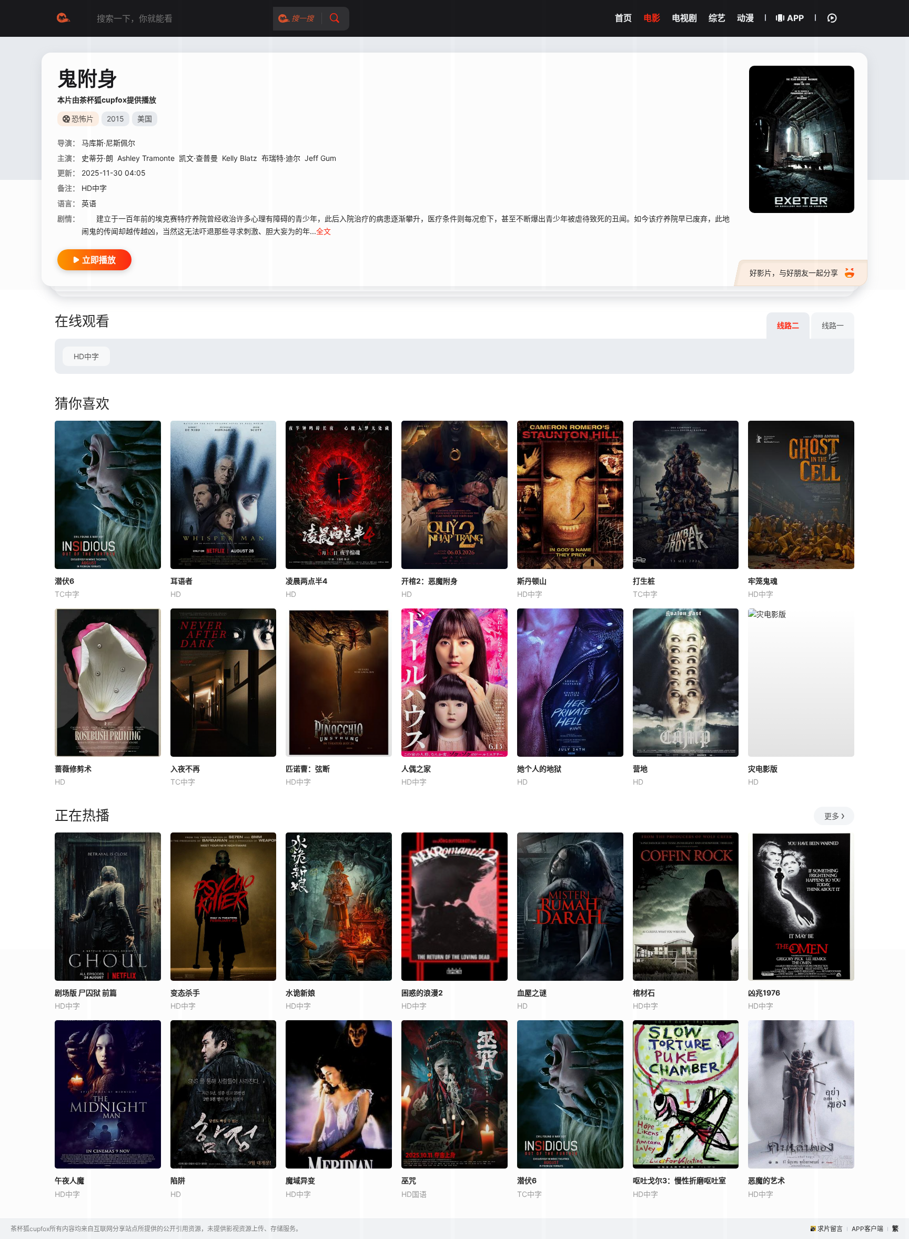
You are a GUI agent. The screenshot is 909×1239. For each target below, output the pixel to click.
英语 (89, 203)
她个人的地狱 (539, 768)
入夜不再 (185, 768)
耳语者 (181, 580)
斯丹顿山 (532, 580)
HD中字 (86, 356)
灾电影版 (762, 768)
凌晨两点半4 (306, 580)
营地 (640, 768)
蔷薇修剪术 (73, 768)
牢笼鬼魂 (762, 580)
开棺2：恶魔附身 (429, 580)
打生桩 (644, 580)
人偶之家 (416, 768)
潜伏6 (64, 580)
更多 (831, 815)
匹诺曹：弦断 (308, 768)
